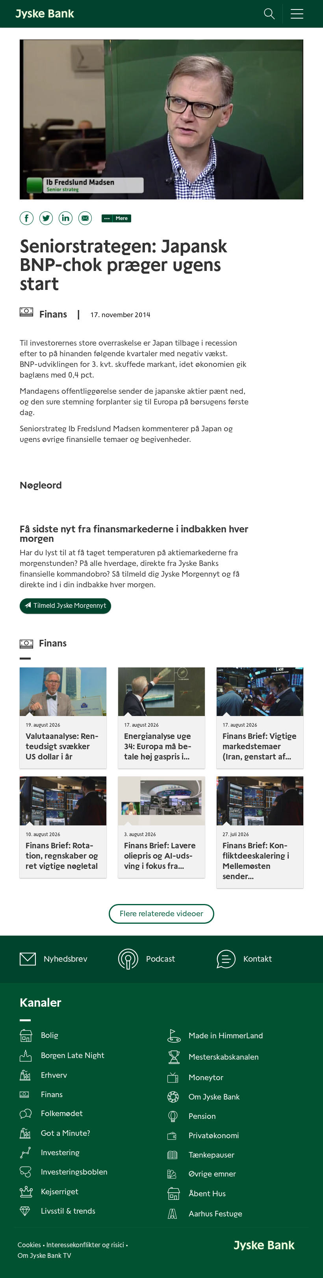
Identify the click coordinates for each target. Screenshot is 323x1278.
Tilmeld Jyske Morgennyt (68, 605)
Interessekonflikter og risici (85, 1245)
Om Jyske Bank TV (44, 1256)
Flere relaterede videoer (161, 914)
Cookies (29, 1245)
